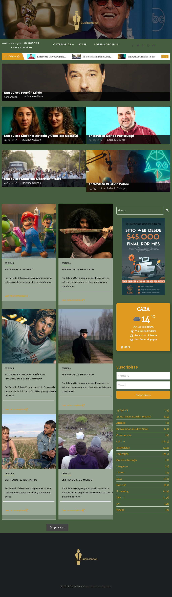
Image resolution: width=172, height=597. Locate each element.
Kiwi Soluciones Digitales (98, 586)
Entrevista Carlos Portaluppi (111, 136)
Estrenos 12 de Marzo (21, 480)
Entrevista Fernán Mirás (23, 92)
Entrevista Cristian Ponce (102, 56)
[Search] (167, 211)
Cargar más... (57, 527)
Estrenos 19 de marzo (78, 374)
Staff (82, 44)
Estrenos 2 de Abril (19, 269)
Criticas (9, 263)
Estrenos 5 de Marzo (77, 480)
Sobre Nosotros (106, 44)
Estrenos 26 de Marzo (78, 269)
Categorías (62, 44)
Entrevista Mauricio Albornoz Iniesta (62, 56)
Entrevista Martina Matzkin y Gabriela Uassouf (41, 136)
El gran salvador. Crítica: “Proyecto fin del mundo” (25, 376)
